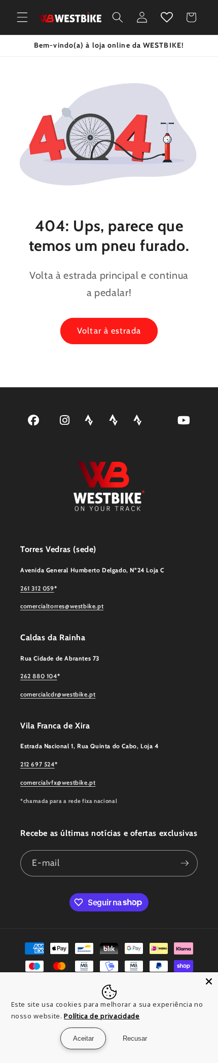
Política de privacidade (101, 1015)
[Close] (209, 981)
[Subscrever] (184, 863)
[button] (22, 17)
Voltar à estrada (109, 330)
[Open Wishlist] (167, 17)
